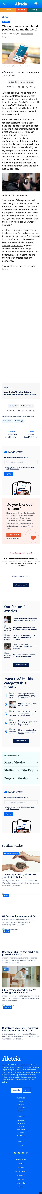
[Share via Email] (31, 87)
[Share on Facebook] (19, 87)
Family (6, 895)
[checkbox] (5, 467)
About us (21, 1167)
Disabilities (7, 421)
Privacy (21, 1187)
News (21, 1102)
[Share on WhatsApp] (34, 87)
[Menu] (7, 4)
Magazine (21, 1126)
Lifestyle (5, 17)
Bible (6, 969)
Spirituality (21, 1108)
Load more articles (21, 665)
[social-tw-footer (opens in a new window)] (23, 1153)
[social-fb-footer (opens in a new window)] (19, 1153)
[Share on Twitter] (27, 87)
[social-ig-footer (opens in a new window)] (27, 1153)
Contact (21, 1179)
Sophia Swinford (27, 34)
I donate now (12, 535)
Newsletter (21, 1120)
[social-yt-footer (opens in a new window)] (15, 1153)
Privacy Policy (21, 1183)
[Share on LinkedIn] (23, 87)
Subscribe (8, 10)
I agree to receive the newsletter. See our (20, 468)
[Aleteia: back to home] (21, 4)
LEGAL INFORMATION (21, 1171)
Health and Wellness (11, 853)
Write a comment (21, 585)
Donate (20, 10)
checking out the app (12, 245)
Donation (21, 1132)
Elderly (6, 931)
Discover (21, 1111)
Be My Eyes (24, 102)
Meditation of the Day (18, 770)
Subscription (21, 1129)
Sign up (8, 474)
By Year (21, 1145)
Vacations (7, 1007)
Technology (19, 421)
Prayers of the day (16, 778)
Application (21, 1123)
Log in (28, 577)
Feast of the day (14, 762)
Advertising (21, 1135)
